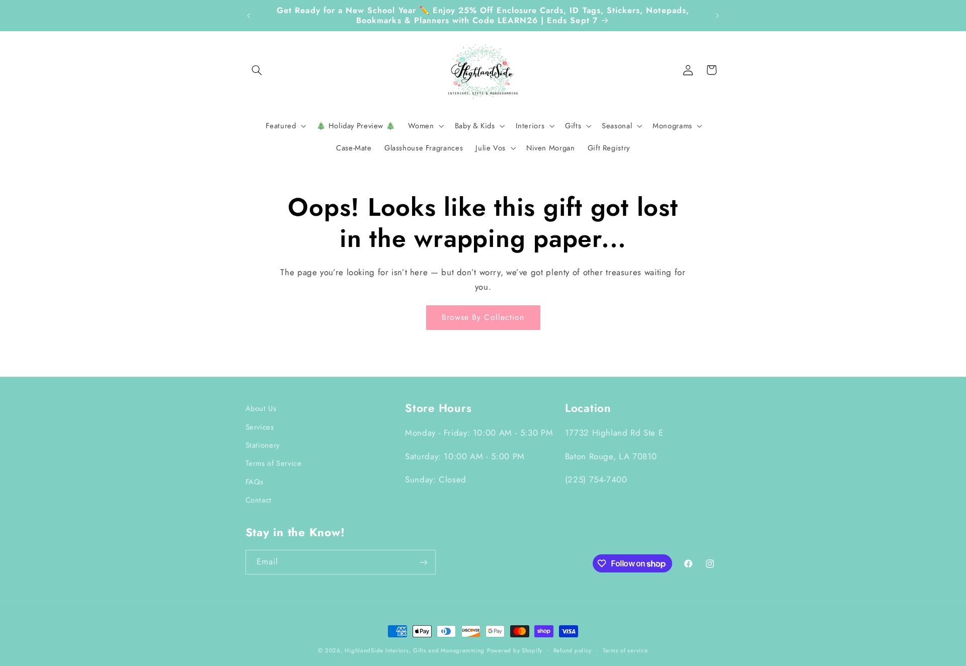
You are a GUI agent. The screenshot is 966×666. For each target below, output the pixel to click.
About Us (261, 408)
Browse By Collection (483, 317)
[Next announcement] (717, 16)
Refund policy (572, 650)
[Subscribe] (423, 562)
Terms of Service (274, 463)
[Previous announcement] (248, 16)
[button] (257, 69)
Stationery (263, 444)
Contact (259, 499)
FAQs (255, 481)
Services (260, 426)
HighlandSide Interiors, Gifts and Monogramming (415, 650)
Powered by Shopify (514, 650)
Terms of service (625, 650)
